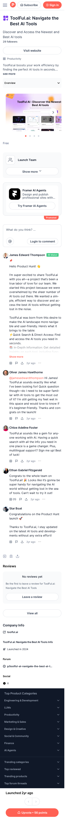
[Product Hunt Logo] (13, 5)
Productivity (14, 58)
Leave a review (32, 597)
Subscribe (31, 5)
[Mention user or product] (10, 241)
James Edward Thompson (27, 255)
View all (32, 613)
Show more (30, 171)
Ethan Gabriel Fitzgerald (25, 470)
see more (9, 73)
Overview (10, 82)
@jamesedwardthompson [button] (26, 378)
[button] (6, 255)
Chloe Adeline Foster (23, 427)
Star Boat (15, 508)
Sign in (54, 5)
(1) (14, 499)
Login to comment (42, 241)
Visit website (32, 50)
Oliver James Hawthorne (26, 372)
